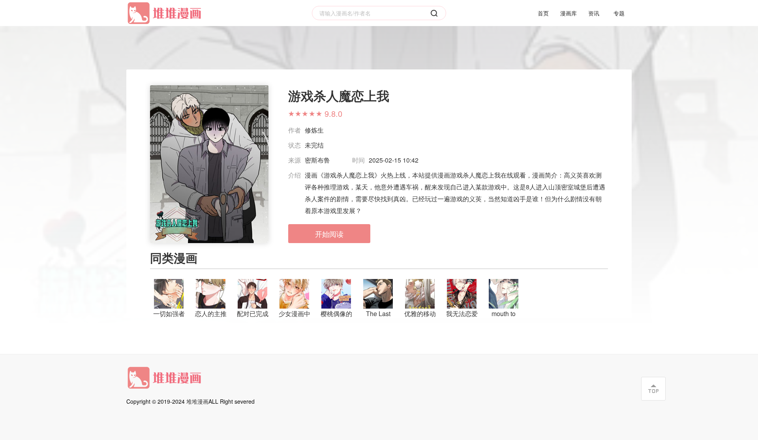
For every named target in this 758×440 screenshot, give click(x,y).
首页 (543, 13)
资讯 (593, 13)
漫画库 (568, 13)
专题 (619, 13)
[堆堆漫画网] (165, 13)
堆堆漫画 (197, 401)
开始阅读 (329, 233)
